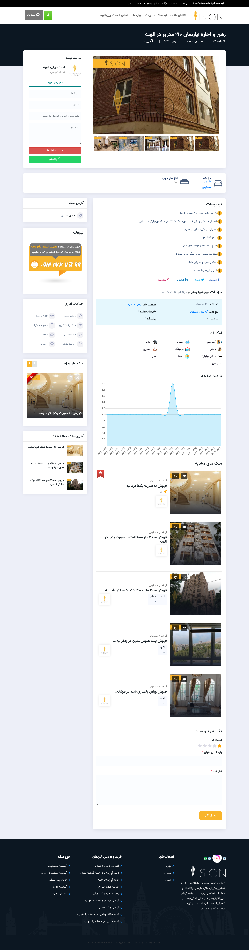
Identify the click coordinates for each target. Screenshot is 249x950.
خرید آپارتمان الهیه (108, 880)
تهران (64, 216)
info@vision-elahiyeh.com (207, 4)
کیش (168, 880)
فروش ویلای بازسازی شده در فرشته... (140, 692)
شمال (167, 873)
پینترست (162, 280)
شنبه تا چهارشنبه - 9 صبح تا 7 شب (145, 4)
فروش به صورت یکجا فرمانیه (146, 486)
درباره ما (137, 15)
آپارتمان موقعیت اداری (54, 873)
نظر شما (216, 771)
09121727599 (178, 4)
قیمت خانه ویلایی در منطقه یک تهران (98, 914)
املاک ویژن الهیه (54, 67)
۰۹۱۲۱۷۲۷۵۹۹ (55, 83)
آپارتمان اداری (59, 887)
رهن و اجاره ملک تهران (106, 894)
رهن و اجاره (134, 304)
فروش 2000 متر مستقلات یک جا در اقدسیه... (134, 590)
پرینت (146, 41)
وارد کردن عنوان (212, 752)
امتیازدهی (216, 740)
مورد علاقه (193, 41)
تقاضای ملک (179, 15)
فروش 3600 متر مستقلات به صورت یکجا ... (47, 466)
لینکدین (180, 280)
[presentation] (34, 364)
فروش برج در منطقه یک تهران (102, 900)
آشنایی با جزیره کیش (107, 866)
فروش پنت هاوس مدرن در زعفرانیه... (140, 641)
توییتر (197, 280)
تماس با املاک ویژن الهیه (114, 15)
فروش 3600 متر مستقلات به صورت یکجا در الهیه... (136, 539)
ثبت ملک (161, 15)
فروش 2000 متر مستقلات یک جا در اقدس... (47, 482)
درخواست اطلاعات (55, 151)
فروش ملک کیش (109, 907)
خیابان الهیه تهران (108, 887)
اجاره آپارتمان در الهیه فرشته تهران (99, 873)
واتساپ (53, 159)
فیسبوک (213, 280)
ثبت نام (31, 15)
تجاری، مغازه (59, 894)
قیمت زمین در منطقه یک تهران (101, 921)
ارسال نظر (210, 815)
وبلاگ (148, 15)
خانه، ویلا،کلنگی (58, 880)
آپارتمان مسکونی (198, 312)
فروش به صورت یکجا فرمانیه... (60, 413)
